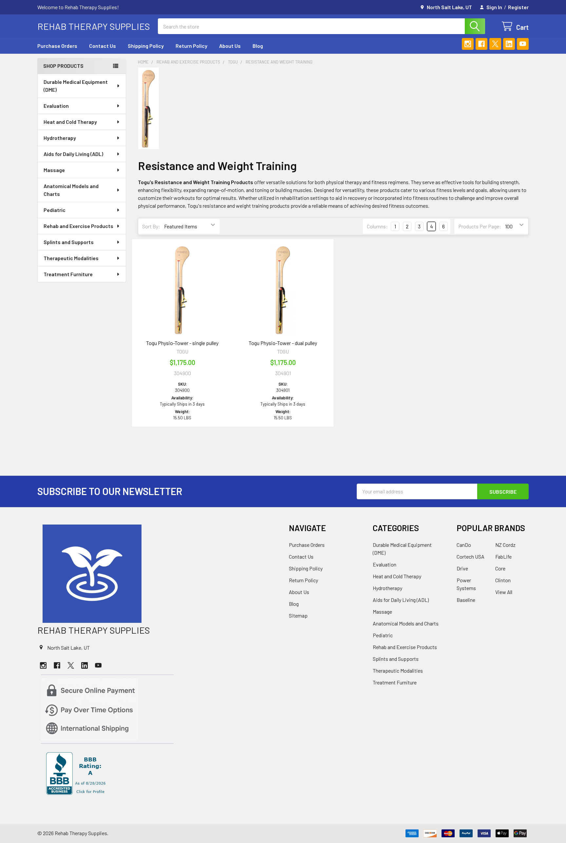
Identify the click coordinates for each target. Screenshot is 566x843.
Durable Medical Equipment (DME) (76, 86)
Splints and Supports (69, 242)
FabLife (503, 556)
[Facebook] (481, 44)
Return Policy (191, 46)
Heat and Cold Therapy (70, 122)
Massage (54, 170)
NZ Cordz (505, 545)
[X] (495, 44)
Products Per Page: (479, 226)
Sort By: (151, 226)
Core (500, 568)
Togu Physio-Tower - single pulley (182, 343)
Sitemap (298, 615)
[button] (157, 574)
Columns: (377, 226)
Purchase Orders (57, 46)
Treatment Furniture (68, 274)
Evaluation (56, 106)
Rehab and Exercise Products (78, 226)
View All (503, 592)
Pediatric (55, 210)
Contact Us (102, 46)
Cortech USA (470, 556)
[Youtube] (523, 44)
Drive (462, 568)
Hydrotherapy (60, 138)
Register (518, 7)
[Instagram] (468, 44)
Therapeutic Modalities (71, 258)
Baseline (466, 600)
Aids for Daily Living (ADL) (73, 154)
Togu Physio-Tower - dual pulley (283, 343)
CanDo (464, 545)
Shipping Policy (146, 46)
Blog (258, 46)
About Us (230, 46)
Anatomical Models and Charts (71, 190)
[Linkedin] (509, 44)
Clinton (503, 580)
